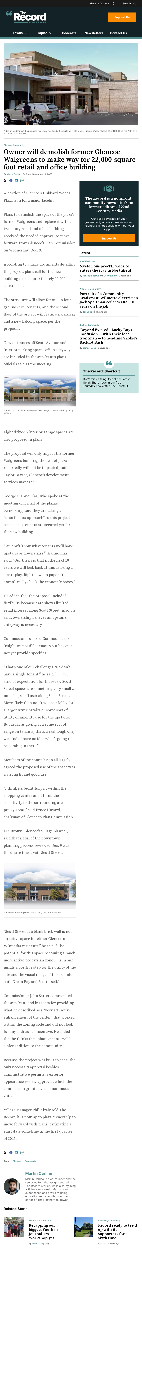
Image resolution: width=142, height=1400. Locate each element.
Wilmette (84, 289)
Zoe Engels (88, 311)
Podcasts (69, 33)
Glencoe (8, 145)
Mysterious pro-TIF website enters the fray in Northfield (105, 268)
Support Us (122, 17)
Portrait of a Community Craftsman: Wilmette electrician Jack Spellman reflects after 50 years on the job (108, 300)
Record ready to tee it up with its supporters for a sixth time (117, 1232)
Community (19, 145)
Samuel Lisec (89, 348)
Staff (34, 1243)
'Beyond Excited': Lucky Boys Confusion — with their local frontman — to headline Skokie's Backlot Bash (108, 336)
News (94, 261)
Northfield (84, 261)
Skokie (82, 325)
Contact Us (118, 33)
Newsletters (94, 33)
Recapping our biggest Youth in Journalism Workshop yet (43, 1232)
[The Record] (26, 17)
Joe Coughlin (110, 275)
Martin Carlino (14, 174)
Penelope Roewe (91, 275)
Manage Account (100, 3)
